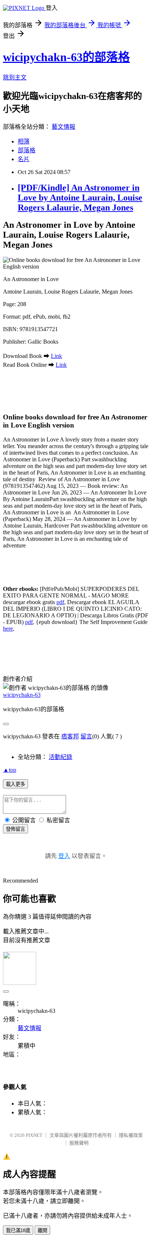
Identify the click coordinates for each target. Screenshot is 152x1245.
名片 (24, 159)
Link (56, 356)
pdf (60, 602)
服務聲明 (79, 1143)
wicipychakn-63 (22, 695)
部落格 (26, 150)
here (8, 628)
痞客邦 (70, 736)
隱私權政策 (131, 1135)
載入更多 (15, 784)
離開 (42, 1230)
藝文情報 (63, 127)
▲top (9, 770)
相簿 (24, 141)
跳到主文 (15, 77)
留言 (86, 736)
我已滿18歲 (18, 1230)
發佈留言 (15, 829)
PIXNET (34, 1135)
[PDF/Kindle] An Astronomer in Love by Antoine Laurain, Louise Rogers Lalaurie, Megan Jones (80, 197)
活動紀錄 (60, 757)
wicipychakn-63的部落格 (66, 57)
